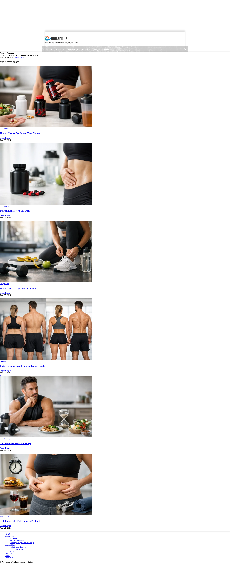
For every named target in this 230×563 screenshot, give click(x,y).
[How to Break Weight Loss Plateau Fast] (46, 282)
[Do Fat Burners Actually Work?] (46, 204)
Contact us (9, 558)
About (7, 556)
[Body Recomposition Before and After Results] (46, 359)
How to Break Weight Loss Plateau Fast (19, 288)
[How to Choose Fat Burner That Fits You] (46, 126)
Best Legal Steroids (17, 549)
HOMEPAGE (19, 57)
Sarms (12, 551)
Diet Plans (9, 553)
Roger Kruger (5, 138)
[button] (185, 49)
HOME (8, 534)
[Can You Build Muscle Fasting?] (46, 437)
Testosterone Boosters (18, 547)
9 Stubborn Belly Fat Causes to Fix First (20, 521)
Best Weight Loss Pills (18, 541)
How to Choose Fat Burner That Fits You (20, 133)
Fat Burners (4, 129)
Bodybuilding (5, 361)
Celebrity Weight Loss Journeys (22, 543)
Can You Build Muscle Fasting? (15, 443)
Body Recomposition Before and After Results (22, 366)
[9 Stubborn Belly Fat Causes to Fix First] (46, 514)
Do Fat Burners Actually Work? (16, 211)
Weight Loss (4, 284)
